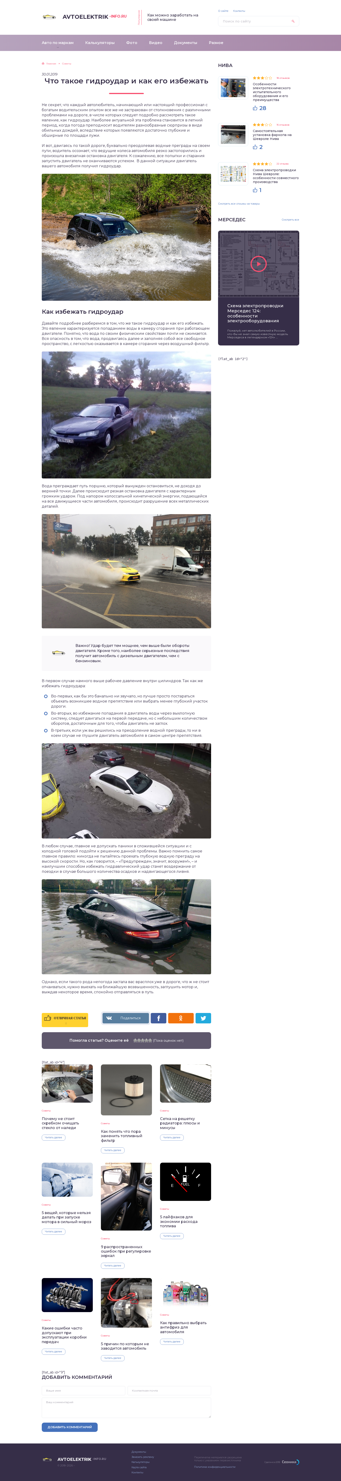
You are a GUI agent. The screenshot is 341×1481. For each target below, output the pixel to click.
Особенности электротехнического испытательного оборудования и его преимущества (272, 92)
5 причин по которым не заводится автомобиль (125, 1346)
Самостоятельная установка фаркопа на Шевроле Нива (272, 135)
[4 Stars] (146, 1040)
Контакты (239, 11)
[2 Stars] (139, 1040)
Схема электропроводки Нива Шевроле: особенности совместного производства (276, 176)
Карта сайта (139, 1467)
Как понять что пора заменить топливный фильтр (121, 1136)
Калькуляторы (141, 1462)
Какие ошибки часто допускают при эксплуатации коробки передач (64, 1335)
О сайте (223, 11)
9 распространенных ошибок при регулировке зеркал (126, 1251)
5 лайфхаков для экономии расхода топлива (179, 1221)
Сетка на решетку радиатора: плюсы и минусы (180, 1123)
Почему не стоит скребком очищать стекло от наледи (60, 1123)
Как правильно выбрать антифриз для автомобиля (183, 1327)
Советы (46, 1110)
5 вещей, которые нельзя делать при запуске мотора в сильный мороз (66, 1217)
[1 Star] (135, 1040)
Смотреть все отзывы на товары (239, 203)
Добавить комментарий (70, 1427)
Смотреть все (290, 219)
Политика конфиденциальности (214, 1466)
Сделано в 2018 (272, 1462)
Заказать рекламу (143, 1457)
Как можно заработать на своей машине (172, 17)
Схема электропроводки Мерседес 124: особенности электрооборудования (255, 313)
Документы (139, 1451)
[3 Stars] (143, 1040)
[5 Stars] (150, 1040)
